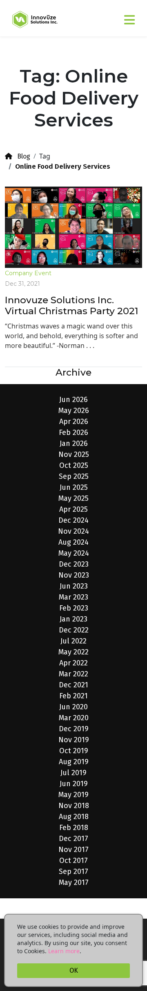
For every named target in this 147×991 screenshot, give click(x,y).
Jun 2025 (74, 487)
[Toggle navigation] (117, 16)
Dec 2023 (74, 564)
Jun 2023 (74, 586)
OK (73, 970)
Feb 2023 (73, 608)
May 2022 (73, 652)
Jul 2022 (73, 641)
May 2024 (73, 553)
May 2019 (73, 794)
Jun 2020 (73, 706)
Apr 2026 (73, 421)
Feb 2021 (73, 695)
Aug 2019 (74, 761)
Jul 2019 (73, 772)
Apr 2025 (73, 509)
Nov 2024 (73, 531)
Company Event (28, 273)
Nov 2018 (73, 805)
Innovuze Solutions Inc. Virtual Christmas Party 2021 (71, 305)
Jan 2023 (73, 619)
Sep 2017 (73, 871)
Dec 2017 (73, 838)
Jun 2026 (73, 399)
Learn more (64, 951)
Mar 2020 (74, 717)
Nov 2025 (73, 454)
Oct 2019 (73, 750)
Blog (21, 156)
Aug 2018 (74, 816)
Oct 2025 (73, 465)
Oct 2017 (73, 860)
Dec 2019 (74, 728)
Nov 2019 (73, 739)
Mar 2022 (73, 673)
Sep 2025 (74, 476)
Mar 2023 (73, 597)
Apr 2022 (73, 662)
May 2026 (73, 410)
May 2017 (74, 882)
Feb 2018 (73, 827)
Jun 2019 (74, 783)
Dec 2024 (73, 520)
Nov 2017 (73, 849)
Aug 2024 (73, 542)
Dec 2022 (74, 630)
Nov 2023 (73, 575)
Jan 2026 (74, 443)
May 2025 (73, 498)
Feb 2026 (73, 432)
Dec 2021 (73, 684)
